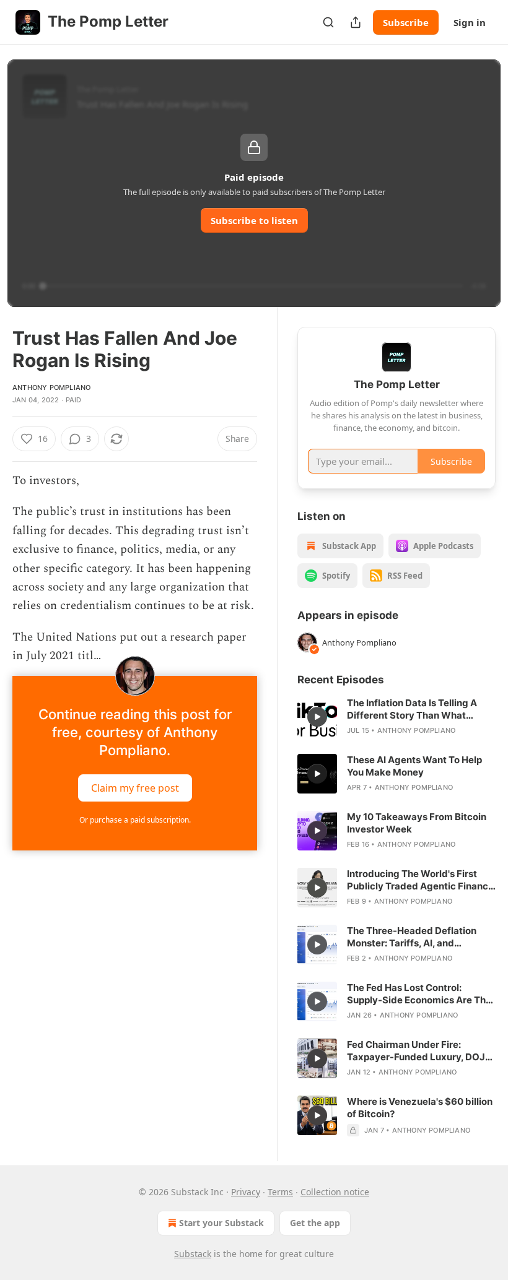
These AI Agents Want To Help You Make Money (414, 766)
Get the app (315, 1223)
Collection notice (334, 1192)
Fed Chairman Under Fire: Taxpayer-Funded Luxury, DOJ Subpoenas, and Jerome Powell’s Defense (420, 1051)
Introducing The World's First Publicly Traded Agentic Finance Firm (420, 880)
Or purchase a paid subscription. (135, 820)
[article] (396, 717)
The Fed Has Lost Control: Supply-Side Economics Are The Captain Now (419, 994)
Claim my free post (135, 787)
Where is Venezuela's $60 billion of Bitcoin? (420, 1108)
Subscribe (406, 22)
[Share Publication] (355, 22)
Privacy (245, 1192)
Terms (280, 1192)
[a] (317, 717)
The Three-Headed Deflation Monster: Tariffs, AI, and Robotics (411, 937)
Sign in (469, 22)
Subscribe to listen (254, 220)
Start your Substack (221, 1223)
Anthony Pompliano (51, 387)
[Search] (328, 22)
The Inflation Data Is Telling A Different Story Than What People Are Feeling (412, 709)
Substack (192, 1254)
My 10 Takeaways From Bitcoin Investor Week (416, 823)
